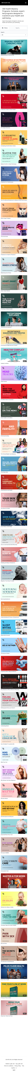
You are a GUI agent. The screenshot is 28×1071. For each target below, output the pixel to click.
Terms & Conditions (8, 1065)
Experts (2, 32)
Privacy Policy (18, 1065)
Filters (6, 28)
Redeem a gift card (10, 1063)
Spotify (13, 1068)
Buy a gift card (19, 1063)
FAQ (23, 1065)
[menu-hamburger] (26, 3)
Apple (14, 1070)
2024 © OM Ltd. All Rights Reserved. (14, 1059)
